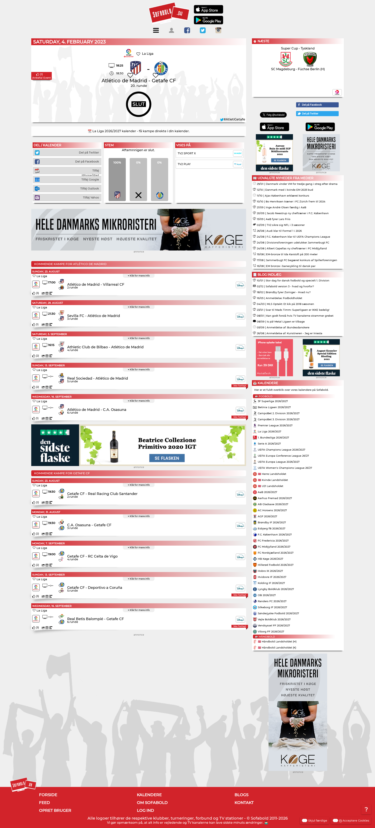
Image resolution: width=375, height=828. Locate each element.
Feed (44, 802)
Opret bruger (55, 810)
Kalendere (149, 794)
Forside (48, 794)
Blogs (241, 794)
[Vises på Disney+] (240, 285)
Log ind (145, 810)
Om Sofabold (152, 802)
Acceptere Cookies (356, 820)
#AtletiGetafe (234, 119)
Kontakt (244, 802)
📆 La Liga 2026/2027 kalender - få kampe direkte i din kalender (138, 131)
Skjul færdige (317, 820)
